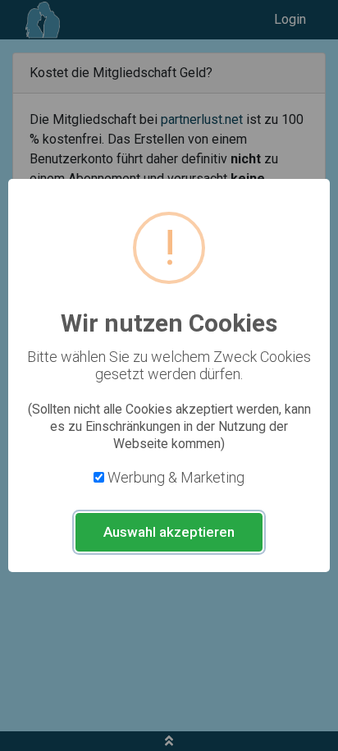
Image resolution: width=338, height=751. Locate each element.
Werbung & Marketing (175, 477)
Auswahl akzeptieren (169, 532)
